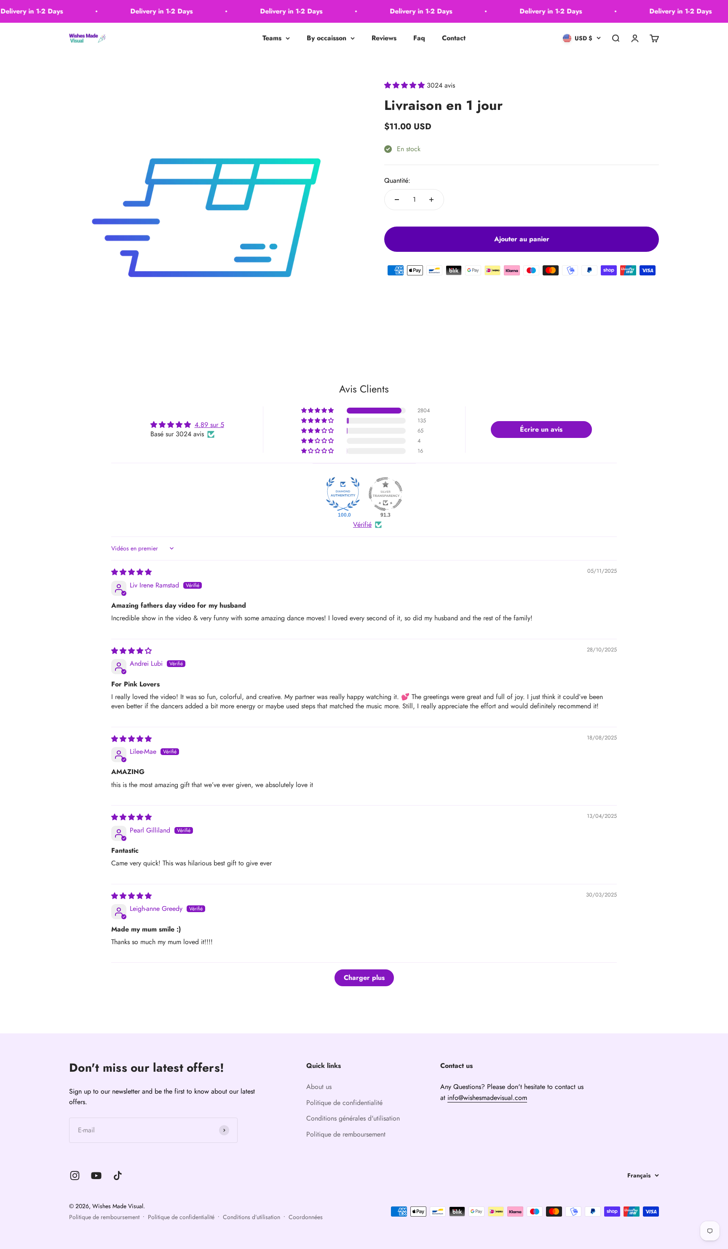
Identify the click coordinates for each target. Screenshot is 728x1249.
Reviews (384, 38)
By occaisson (326, 38)
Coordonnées (306, 1217)
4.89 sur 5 (209, 425)
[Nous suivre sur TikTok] (117, 1175)
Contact (454, 38)
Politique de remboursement (345, 1134)
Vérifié (362, 524)
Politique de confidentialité (344, 1103)
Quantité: (397, 180)
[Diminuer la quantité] (397, 199)
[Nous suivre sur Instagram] (74, 1175)
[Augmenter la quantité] (431, 199)
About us (319, 1087)
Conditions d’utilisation (251, 1217)
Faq (419, 38)
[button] (405, 85)
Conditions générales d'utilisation (353, 1118)
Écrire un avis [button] (541, 429)
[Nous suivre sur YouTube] (96, 1175)
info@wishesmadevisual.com (487, 1097)
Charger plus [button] (364, 977)
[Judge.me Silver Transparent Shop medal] (385, 494)
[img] (131, 572)
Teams (271, 38)
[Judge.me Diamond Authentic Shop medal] (343, 494)
